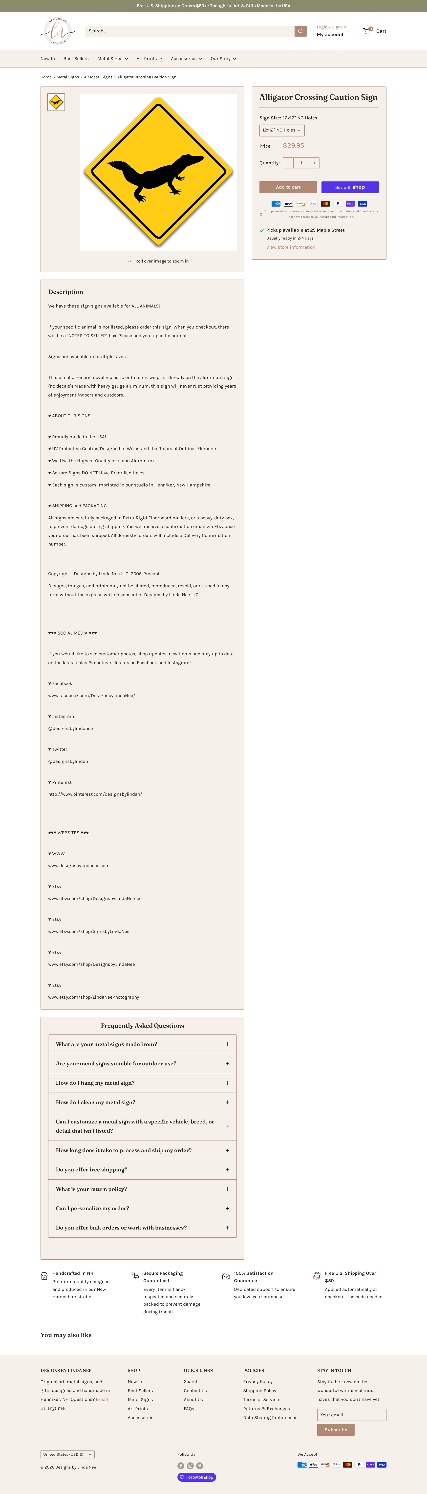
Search (191, 1381)
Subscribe (336, 1429)
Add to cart (288, 187)
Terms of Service (261, 1399)
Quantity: (269, 163)
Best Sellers (76, 58)
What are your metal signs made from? (106, 1044)
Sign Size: (288, 118)
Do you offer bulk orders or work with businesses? (121, 1227)
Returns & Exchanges (266, 1408)
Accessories (184, 58)
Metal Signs (110, 58)
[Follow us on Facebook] (180, 1466)
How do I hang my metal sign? (95, 1082)
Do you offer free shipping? (92, 1169)
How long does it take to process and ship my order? (124, 1150)
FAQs (189, 1408)
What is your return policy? (91, 1189)
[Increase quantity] (314, 163)
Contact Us (195, 1390)
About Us (193, 1399)
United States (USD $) (63, 1454)
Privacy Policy (258, 1381)
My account (330, 34)
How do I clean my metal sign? (95, 1102)
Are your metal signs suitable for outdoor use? (116, 1063)
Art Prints (147, 58)
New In (48, 58)
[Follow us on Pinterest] (199, 1466)
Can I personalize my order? (92, 1208)
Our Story (221, 58)
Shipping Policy (259, 1390)
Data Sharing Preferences (270, 1417)
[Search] (301, 30)
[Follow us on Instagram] (190, 1466)
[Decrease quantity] (288, 163)
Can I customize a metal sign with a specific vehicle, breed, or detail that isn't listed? (135, 1126)
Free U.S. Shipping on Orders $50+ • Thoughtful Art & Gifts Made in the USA (213, 5)
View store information (290, 247)
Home (46, 76)
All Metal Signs (98, 76)
